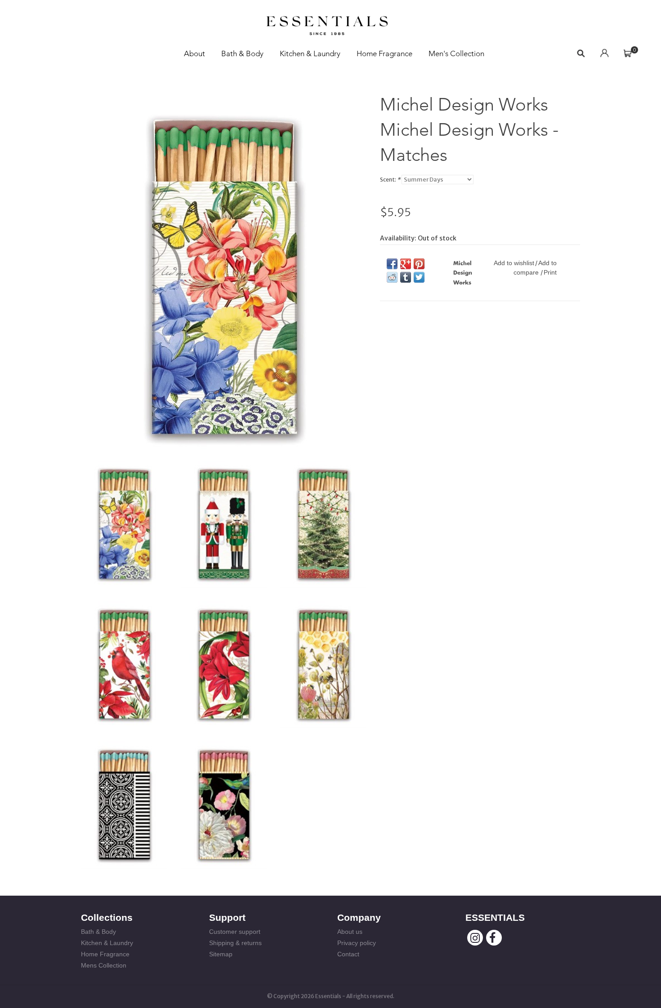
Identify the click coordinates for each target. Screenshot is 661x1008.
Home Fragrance (384, 53)
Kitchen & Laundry (310, 53)
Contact (348, 954)
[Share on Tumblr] (405, 277)
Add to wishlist (514, 262)
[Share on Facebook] (392, 263)
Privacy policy (356, 942)
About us (349, 931)
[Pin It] (419, 263)
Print (550, 272)
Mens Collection (103, 965)
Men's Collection (456, 53)
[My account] (604, 53)
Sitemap (220, 954)
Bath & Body (242, 53)
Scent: (390, 179)
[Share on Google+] (405, 263)
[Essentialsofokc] (327, 23)
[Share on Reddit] (392, 277)
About (194, 53)
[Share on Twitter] (419, 277)
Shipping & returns (235, 942)
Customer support (234, 931)
